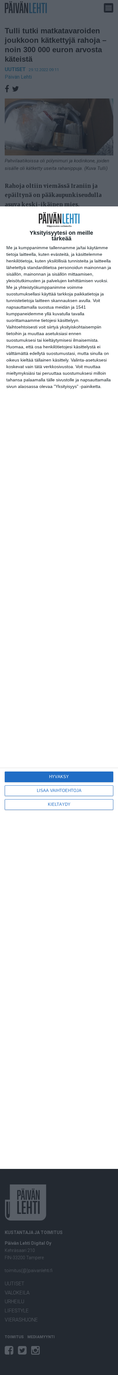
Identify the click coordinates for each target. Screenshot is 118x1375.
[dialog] (59, 687)
